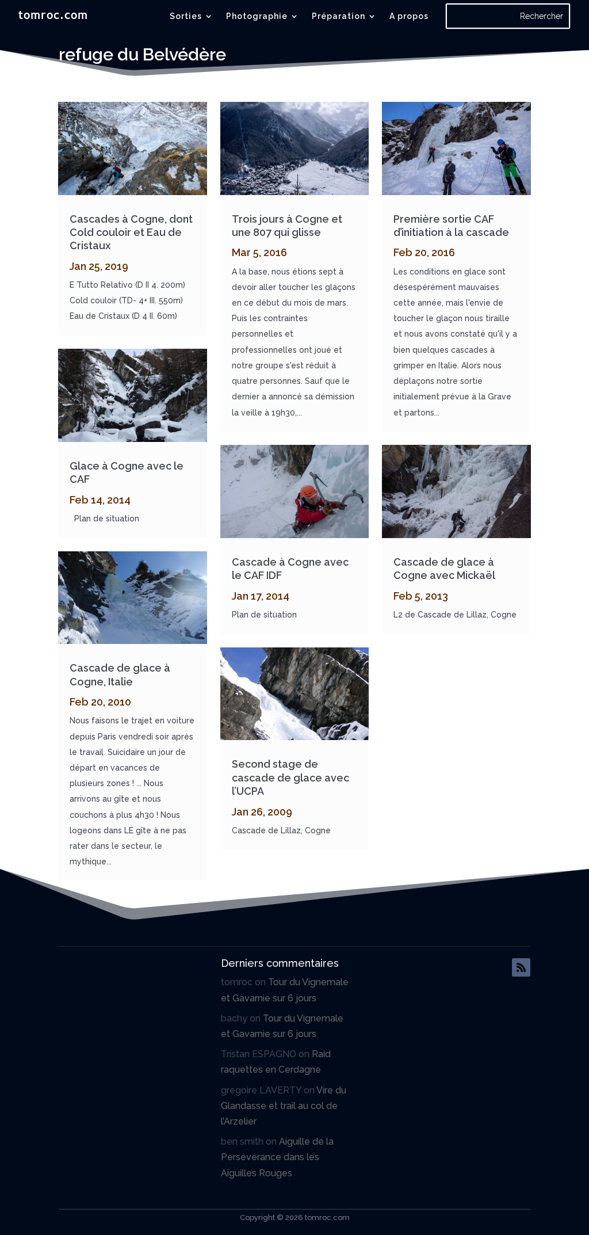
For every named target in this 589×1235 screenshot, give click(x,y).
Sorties (186, 16)
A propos (409, 16)
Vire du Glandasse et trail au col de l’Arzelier (283, 1106)
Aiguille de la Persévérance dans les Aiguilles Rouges (277, 1157)
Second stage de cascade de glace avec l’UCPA (290, 777)
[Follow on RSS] (521, 967)
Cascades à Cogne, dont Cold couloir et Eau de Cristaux (131, 232)
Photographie (257, 16)
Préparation (338, 16)
